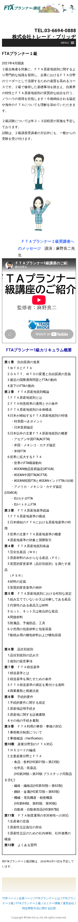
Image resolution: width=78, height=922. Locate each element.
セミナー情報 (51, 903)
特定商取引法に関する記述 (39, 908)
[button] (65, 43)
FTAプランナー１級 (28, 903)
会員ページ (26, 898)
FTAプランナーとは (47, 898)
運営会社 (68, 903)
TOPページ (9, 898)
